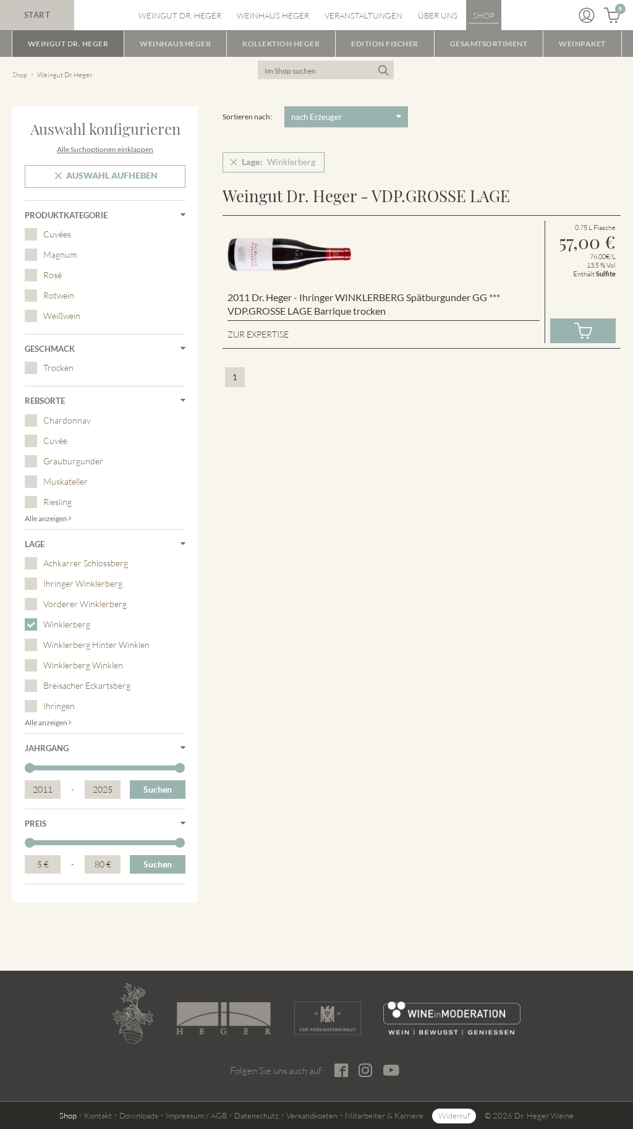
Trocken (58, 367)
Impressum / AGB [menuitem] (196, 1115)
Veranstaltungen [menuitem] (363, 15)
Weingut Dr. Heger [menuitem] (179, 15)
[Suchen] (383, 70)
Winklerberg (66, 624)
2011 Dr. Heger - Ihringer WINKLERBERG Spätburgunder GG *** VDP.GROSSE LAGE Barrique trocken (363, 304)
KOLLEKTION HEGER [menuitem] (281, 43)
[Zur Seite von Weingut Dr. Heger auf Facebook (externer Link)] (341, 1070)
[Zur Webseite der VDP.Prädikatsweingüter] (328, 1018)
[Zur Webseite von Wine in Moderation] (451, 1018)
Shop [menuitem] (484, 15)
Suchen (157, 789)
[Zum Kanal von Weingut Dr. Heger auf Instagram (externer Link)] (391, 1070)
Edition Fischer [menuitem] (384, 43)
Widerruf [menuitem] (454, 1115)
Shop (19, 74)
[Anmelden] (586, 15)
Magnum (60, 254)
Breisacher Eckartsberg (86, 685)
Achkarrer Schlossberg (85, 563)
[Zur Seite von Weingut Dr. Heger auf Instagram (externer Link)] (365, 1070)
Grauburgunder (73, 461)
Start (37, 15)
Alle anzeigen (47, 518)
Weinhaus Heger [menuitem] (273, 15)
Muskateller (65, 481)
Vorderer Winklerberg (85, 604)
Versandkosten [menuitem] (312, 1115)
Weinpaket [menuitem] (582, 43)
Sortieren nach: (247, 116)
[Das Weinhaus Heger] (223, 1018)
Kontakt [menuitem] (98, 1115)
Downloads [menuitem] (138, 1115)
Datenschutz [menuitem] (256, 1115)
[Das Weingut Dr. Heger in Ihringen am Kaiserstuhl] (133, 1013)
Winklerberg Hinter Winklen (96, 644)
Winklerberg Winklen (83, 665)
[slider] (30, 768)
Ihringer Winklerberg (82, 583)
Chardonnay (67, 420)
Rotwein (58, 295)
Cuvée (55, 440)
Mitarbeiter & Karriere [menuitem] (384, 1115)
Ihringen (59, 706)
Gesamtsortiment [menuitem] (489, 43)
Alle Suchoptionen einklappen (105, 149)
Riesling (57, 501)
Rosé (52, 275)
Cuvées (57, 234)
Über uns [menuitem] (437, 15)
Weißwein (61, 315)
